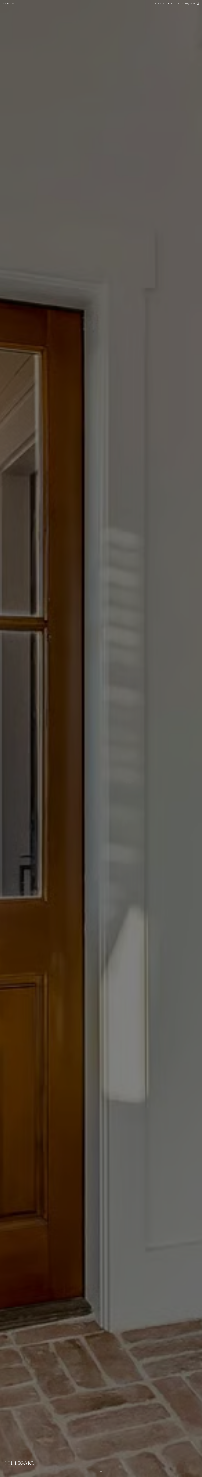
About (179, 3)
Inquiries (190, 3)
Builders (170, 3)
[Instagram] (198, 3)
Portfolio (158, 3)
